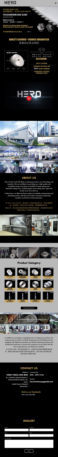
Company (31, 427)
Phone (30, 433)
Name (6, 427)
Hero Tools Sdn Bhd (28, 394)
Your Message (8, 438)
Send (29, 451)
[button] (4, 20)
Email (6, 433)
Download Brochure (29, 308)
